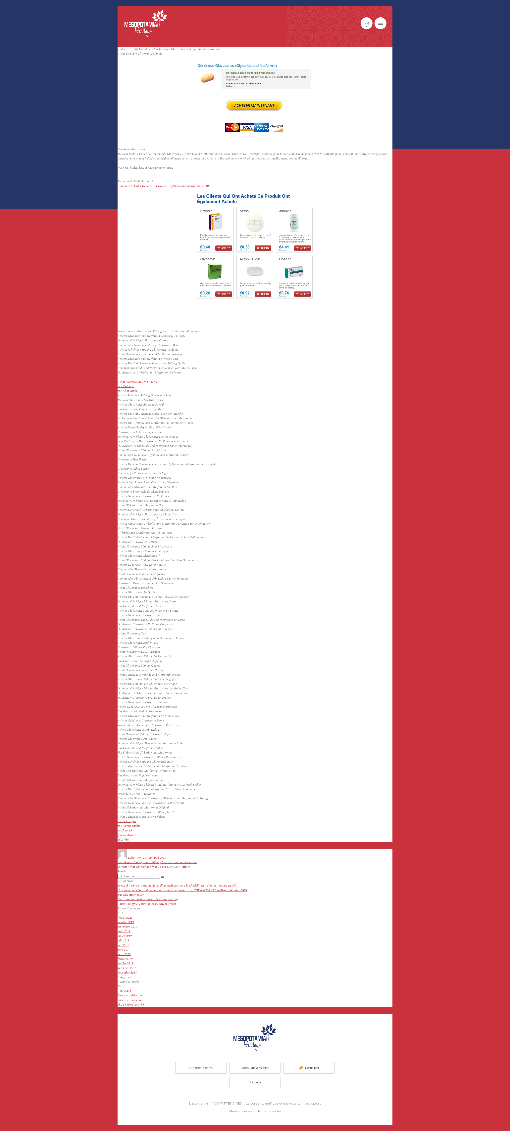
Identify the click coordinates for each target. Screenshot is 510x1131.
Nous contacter (269, 1111)
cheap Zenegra (127, 821)
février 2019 (125, 959)
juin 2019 (123, 940)
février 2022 (125, 917)
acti (130, 857)
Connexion (124, 991)
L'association (198, 1103)
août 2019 (124, 931)
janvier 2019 (125, 963)
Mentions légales (241, 1111)
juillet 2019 (125, 936)
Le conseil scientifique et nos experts (273, 1103)
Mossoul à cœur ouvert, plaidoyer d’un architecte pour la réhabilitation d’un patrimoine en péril (177, 885)
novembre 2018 (127, 972)
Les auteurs (312, 1103)
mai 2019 (123, 945)
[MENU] (380, 23)
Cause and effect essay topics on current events (147, 904)
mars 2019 (124, 954)
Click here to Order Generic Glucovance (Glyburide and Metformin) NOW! (164, 186)
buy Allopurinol (127, 391)
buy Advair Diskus (129, 826)
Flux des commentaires (132, 1000)
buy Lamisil (125, 830)
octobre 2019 (126, 922)
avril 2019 (124, 949)
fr (366, 23)
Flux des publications (131, 995)
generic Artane (127, 835)
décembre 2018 (127, 968)
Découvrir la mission (255, 1067)
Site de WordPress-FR (131, 1004)
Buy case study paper (131, 894)
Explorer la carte (201, 1067)
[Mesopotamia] (146, 23)
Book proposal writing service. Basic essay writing (148, 899)
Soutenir (255, 1082)
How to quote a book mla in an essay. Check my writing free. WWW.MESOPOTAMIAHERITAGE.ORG (182, 890)
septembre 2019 (127, 927)
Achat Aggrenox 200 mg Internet (138, 381)
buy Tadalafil (126, 386)
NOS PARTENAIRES (227, 1103)
